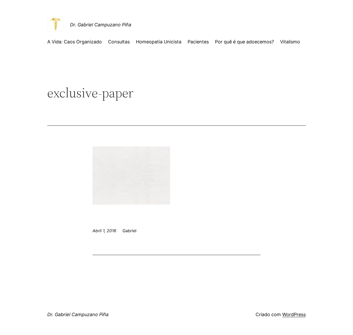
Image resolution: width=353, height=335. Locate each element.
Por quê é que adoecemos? (244, 41)
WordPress (294, 314)
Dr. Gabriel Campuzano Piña (100, 24)
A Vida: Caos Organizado (74, 41)
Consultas (119, 41)
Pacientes (198, 41)
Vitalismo (290, 41)
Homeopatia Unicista (158, 41)
